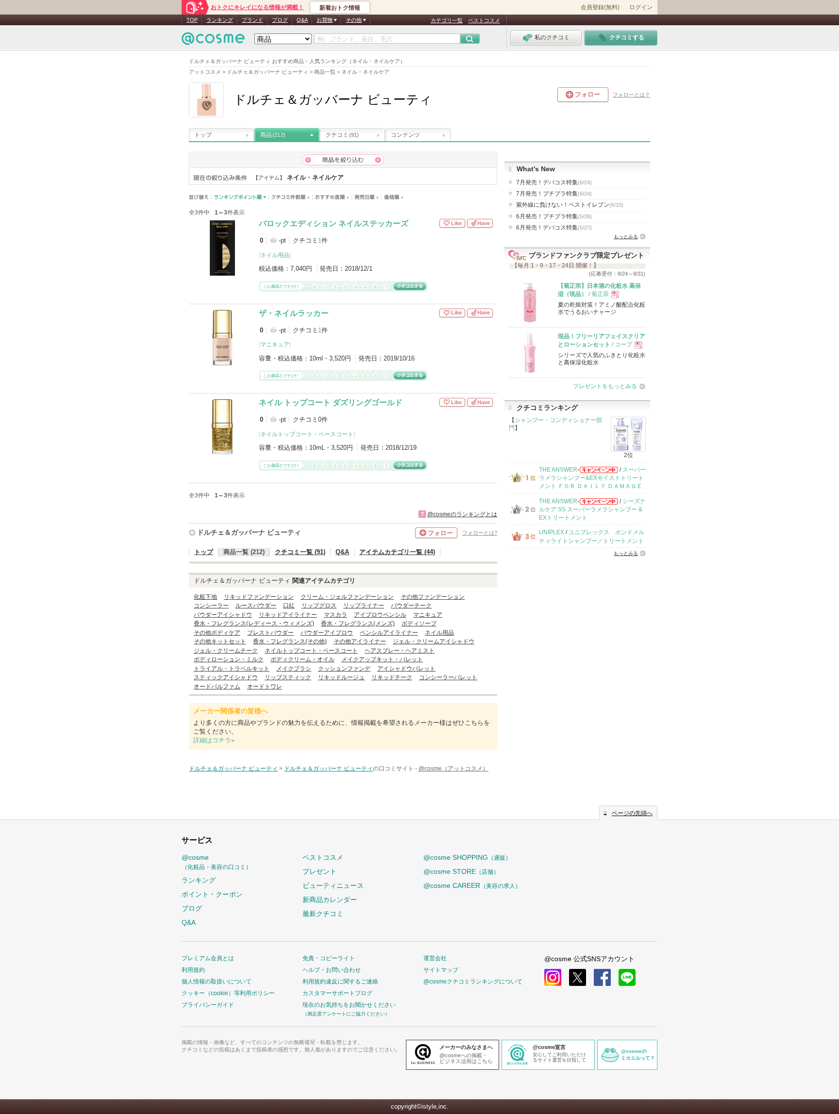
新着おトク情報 (339, 7)
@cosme (217, 861)
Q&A (302, 20)
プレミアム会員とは (208, 958)
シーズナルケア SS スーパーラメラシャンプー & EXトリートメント (592, 510)
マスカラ (335, 614)
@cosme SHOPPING (467, 857)
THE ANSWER (558, 469)
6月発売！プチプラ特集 (554, 216)
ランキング (219, 20)
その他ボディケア (217, 632)
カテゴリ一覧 (447, 20)
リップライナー (363, 605)
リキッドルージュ (341, 677)
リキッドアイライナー (288, 614)
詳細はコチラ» (214, 740)
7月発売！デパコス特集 (554, 182)
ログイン (641, 7)
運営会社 (435, 958)
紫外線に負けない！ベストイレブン (569, 204)
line (627, 977)
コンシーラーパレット (448, 677)
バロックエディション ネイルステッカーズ (333, 223)
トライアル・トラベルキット (231, 668)
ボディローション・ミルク (229, 659)
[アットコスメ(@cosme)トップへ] (213, 41)
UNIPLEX (551, 532)
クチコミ (342, 134)
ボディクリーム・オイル (302, 659)
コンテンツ (405, 134)
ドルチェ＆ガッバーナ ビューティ (249, 532)
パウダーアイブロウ (327, 632)
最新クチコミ (322, 913)
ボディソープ (419, 623)
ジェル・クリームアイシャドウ (433, 641)
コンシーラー (211, 605)
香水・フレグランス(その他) (290, 641)
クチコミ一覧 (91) (300, 552)
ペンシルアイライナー (389, 632)
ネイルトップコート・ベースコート (306, 434)
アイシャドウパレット (406, 668)
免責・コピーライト (328, 958)
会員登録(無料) (600, 7)
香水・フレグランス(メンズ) (358, 623)
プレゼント (319, 871)
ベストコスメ (484, 20)
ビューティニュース (333, 885)
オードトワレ (264, 686)
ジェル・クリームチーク (226, 650)
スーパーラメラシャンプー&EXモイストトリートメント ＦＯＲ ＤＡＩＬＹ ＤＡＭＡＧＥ (592, 478)
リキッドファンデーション (259, 596)
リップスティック (288, 677)
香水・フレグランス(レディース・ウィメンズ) (254, 623)
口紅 (289, 605)
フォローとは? (479, 533)
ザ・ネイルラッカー (294, 313)
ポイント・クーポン (212, 894)
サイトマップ (440, 970)
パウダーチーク (411, 605)
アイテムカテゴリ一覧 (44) (397, 552)
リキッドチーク (391, 677)
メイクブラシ (293, 668)
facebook (602, 977)
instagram (552, 977)
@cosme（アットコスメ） (453, 768)
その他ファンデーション (433, 596)
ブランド (252, 20)
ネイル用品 (274, 255)
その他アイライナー (360, 641)
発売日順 (367, 197)
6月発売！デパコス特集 (554, 227)
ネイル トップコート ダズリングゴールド (331, 402)
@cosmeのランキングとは (462, 514)
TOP (192, 20)
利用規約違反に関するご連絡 (340, 981)
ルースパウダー (255, 605)
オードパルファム (217, 686)
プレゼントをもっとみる (605, 386)
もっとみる (626, 236)
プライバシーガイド (208, 1004)
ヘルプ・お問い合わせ (331, 970)
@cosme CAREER (472, 885)
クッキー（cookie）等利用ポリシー (228, 993)
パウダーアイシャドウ (223, 614)
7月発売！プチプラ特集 (554, 193)
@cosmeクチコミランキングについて (472, 981)
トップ (203, 134)
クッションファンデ (344, 668)
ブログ (280, 20)
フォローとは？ (631, 95)
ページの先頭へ (632, 813)
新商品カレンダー (329, 899)
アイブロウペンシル (380, 614)
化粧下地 (205, 596)
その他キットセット (220, 641)
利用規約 (193, 970)
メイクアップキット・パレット (382, 659)
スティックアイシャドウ (226, 677)
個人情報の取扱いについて (217, 981)
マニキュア (274, 344)
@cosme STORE (461, 871)
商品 (272, 134)
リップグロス (319, 605)
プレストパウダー (270, 632)
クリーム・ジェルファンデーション (347, 596)
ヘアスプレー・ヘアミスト (400, 650)
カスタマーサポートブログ (337, 993)
